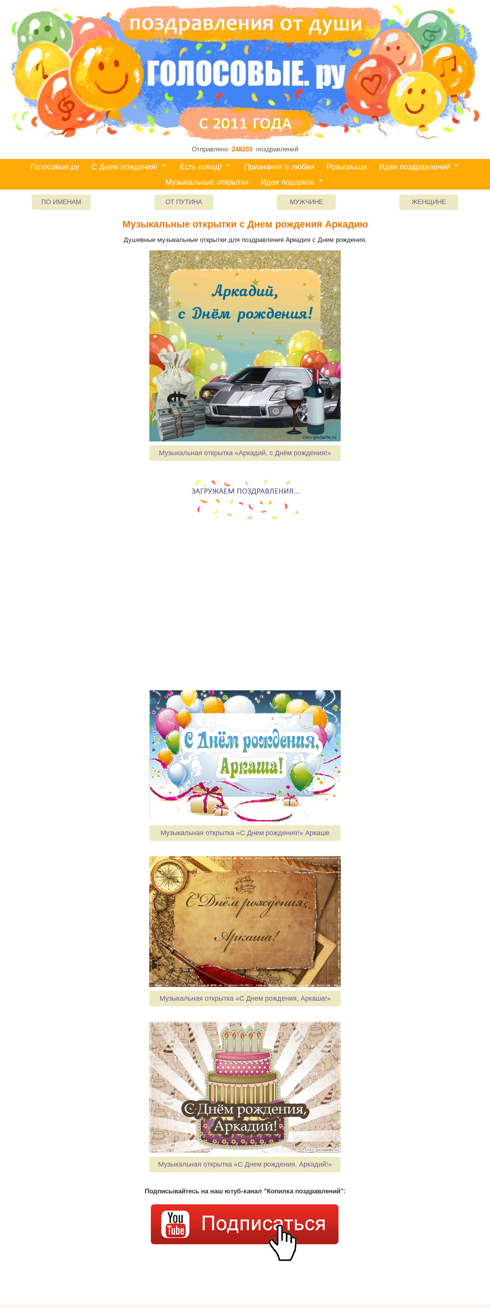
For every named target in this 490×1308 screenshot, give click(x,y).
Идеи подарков (288, 182)
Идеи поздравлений (414, 166)
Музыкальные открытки (206, 182)
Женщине (429, 202)
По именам (61, 202)
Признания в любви (279, 166)
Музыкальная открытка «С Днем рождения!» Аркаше (245, 833)
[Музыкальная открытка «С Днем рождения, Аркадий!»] (245, 1087)
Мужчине (306, 202)
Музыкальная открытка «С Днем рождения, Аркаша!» (245, 998)
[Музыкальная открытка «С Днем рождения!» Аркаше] (245, 755)
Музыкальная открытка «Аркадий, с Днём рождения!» (245, 453)
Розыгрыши (347, 166)
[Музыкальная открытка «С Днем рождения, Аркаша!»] (245, 921)
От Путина (183, 202)
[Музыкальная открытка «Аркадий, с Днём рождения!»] (245, 345)
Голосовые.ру (54, 166)
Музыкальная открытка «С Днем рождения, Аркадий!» (245, 1164)
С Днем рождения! (124, 166)
